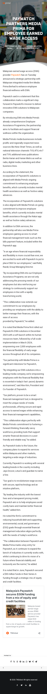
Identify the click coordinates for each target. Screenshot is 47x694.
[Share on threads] (17, 661)
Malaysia (38, 46)
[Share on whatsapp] (26, 661)
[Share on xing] (32, 661)
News (9, 48)
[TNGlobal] (6, 3)
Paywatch (16, 75)
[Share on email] (36, 661)
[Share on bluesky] (29, 661)
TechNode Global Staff (29, 48)
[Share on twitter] (14, 661)
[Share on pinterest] (20, 661)
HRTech (29, 46)
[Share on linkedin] (23, 661)
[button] (43, 3)
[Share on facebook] (11, 661)
